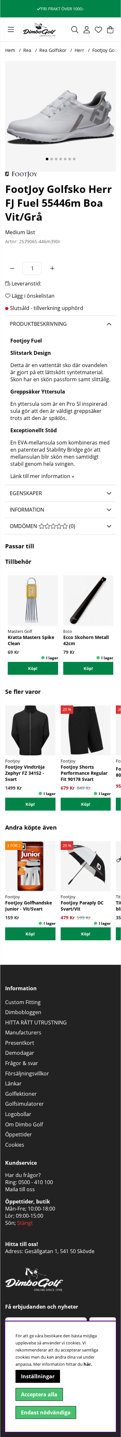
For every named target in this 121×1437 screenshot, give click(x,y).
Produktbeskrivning (38, 323)
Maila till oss (20, 1189)
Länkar (13, 1083)
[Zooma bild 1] (60, 116)
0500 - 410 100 (35, 1182)
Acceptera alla (39, 1394)
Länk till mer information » (42, 476)
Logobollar (18, 1114)
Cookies (14, 1144)
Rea (27, 50)
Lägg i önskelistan (32, 295)
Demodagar (19, 1052)
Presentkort (19, 1042)
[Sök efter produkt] (75, 30)
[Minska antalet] (12, 268)
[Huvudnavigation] (10, 30)
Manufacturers (23, 1032)
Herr (79, 50)
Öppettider (18, 1134)
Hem (10, 50)
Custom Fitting (23, 1002)
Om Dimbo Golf (24, 1124)
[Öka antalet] (52, 268)
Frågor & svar (21, 1063)
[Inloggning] (86, 30)
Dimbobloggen (23, 1012)
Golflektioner (21, 1093)
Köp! (30, 804)
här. (88, 1364)
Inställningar (38, 1376)
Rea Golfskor (52, 50)
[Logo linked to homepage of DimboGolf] (39, 29)
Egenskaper (26, 493)
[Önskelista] (98, 30)
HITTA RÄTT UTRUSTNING (36, 1022)
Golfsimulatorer (24, 1103)
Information (27, 509)
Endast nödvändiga (46, 1412)
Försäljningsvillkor (27, 1073)
